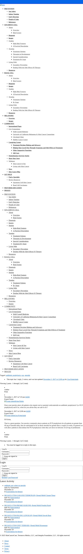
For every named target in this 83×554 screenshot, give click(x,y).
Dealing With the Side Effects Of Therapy (26, 67)
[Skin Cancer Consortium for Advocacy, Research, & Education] (2, 5)
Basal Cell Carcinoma (20, 185)
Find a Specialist (14, 177)
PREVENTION (9, 9)
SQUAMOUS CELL (11, 25)
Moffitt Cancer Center (20, 140)
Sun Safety (12, 11)
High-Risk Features (19, 43)
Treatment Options (19, 51)
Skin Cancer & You (19, 164)
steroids (27, 375)
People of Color (14, 19)
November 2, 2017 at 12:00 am (54, 379)
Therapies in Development (21, 54)
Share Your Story (14, 158)
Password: (5, 454)
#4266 (27, 397)
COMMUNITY (9, 123)
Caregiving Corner (15, 142)
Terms (6, 549)
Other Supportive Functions (22, 150)
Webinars (12, 161)
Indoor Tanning (14, 14)
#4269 (28, 411)
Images (11, 38)
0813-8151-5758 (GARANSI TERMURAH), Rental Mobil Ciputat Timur (29, 495)
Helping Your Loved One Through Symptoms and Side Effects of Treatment (38, 148)
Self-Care (16, 153)
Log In (4, 458)
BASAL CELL (9, 73)
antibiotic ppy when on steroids (15, 485)
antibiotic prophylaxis (13, 375)
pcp (23, 375)
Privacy (7, 551)
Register (4, 477)
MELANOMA (9, 116)
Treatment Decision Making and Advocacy (27, 145)
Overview (16, 30)
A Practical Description (20, 46)
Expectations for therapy (14, 492)
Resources (12, 70)
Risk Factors (17, 33)
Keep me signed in (10, 456)
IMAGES (7, 190)
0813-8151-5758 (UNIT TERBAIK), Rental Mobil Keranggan (25, 525)
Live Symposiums (14, 129)
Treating (11, 49)
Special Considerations (20, 57)
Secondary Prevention (20, 65)
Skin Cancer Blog (14, 172)
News (10, 169)
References (12, 22)
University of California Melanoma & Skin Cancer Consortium (33, 134)
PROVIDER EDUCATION (13, 188)
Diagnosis (12, 35)
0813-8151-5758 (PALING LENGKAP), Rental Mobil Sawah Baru (27, 515)
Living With (13, 62)
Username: (6, 452)
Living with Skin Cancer (21, 166)
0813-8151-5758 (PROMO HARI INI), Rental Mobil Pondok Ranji (27, 505)
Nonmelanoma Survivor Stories (19, 156)
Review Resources (14, 180)
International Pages (15, 126)
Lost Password (13, 477)
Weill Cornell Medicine (20, 132)
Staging (11, 41)
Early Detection (14, 17)
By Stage (16, 102)
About (11, 27)
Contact (7, 546)
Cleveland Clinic (18, 137)
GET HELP (8, 174)
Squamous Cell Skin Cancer (22, 182)
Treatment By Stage (19, 59)
